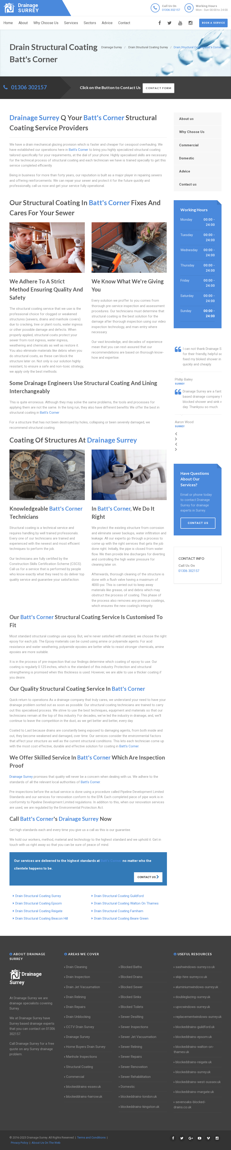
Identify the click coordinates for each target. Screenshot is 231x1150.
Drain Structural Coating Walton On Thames (126, 903)
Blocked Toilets (132, 1007)
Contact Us (146, 877)
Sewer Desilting (132, 1017)
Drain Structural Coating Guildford (119, 896)
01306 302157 (171, 9)
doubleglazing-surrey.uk (193, 997)
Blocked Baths (131, 967)
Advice (107, 23)
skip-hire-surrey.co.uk (191, 977)
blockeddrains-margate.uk (195, 1092)
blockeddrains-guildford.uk (195, 1027)
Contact (124, 23)
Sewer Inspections (134, 1027)
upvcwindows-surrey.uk (193, 1007)
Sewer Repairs (131, 1057)
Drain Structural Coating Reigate (38, 911)
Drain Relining (76, 997)
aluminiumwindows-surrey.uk (197, 987)
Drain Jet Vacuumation (83, 987)
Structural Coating (79, 1067)
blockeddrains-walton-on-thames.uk (194, 1049)
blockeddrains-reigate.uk (194, 1062)
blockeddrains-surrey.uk (193, 1072)
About (23, 23)
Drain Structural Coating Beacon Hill (41, 918)
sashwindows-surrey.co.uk (195, 967)
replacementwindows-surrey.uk (199, 1017)
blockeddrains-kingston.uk (140, 1107)
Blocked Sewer (132, 987)
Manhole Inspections (81, 1057)
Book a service (213, 22)
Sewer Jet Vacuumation (138, 1037)
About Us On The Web (46, 1142)
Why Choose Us (45, 23)
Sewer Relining (131, 1047)
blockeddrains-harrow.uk (84, 1097)
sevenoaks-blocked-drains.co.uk (190, 1104)
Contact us (187, 184)
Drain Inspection (78, 977)
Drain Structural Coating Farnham (118, 911)
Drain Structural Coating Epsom (38, 903)
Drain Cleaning (76, 967)
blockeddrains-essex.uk (83, 1087)
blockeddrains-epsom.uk (194, 1037)
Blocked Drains (132, 977)
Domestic (186, 158)
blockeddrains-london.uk (139, 1097)
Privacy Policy (19, 1142)
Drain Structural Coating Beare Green (121, 918)
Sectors (90, 23)
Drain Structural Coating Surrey (38, 896)
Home (8, 23)
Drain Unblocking (78, 1017)
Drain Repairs (75, 1007)
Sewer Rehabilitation (136, 1077)
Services (71, 23)
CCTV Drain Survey (80, 1027)
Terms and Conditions (91, 1137)
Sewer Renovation (134, 1067)
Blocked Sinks (131, 997)
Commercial (189, 145)
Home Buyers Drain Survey (85, 1047)
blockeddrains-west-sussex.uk (198, 1082)
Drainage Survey (78, 1037)
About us (186, 119)
